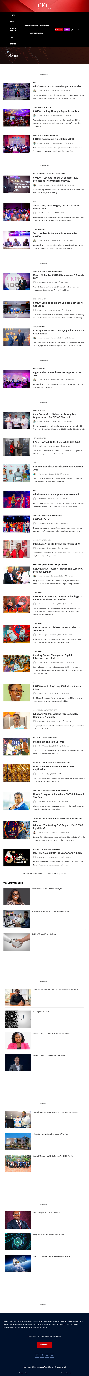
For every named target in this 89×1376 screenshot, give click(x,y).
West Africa (44, 26)
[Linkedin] (37, 1355)
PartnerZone (41, 327)
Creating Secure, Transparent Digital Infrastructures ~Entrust (52, 657)
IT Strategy (55, 135)
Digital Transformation (50, 271)
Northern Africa (31, 26)
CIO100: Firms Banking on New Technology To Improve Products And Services (57, 598)
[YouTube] (52, 1355)
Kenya (55, 738)
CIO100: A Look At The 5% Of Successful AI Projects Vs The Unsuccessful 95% (55, 179)
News (34, 82)
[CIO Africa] (44, 6)
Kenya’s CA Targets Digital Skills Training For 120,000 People (53, 1156)
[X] (47, 1355)
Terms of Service (66, 1373)
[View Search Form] (78, 29)
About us (48, 1336)
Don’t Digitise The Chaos (41, 1012)
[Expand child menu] (13, 22)
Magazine (58, 29)
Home (13, 15)
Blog (13, 37)
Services (41, 1336)
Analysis (35, 174)
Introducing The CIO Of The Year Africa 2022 (56, 544)
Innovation (78, 818)
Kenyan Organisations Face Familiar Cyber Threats (49, 1055)
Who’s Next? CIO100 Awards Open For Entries (57, 86)
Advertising (32, 1336)
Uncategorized (41, 438)
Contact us (57, 1336)
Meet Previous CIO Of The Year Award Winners (57, 852)
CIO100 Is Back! (41, 519)
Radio (67, 29)
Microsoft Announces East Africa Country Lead (47, 889)
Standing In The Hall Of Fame (48, 741)
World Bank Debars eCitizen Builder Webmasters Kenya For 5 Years (55, 990)
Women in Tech (13, 29)
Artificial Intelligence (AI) (47, 174)
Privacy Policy (23, 1373)
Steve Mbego (43, 474)
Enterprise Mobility (55, 790)
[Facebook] (42, 1355)
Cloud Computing (42, 790)
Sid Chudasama (44, 832)
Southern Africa (36, 33)
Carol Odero (42, 282)
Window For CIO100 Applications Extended (56, 494)
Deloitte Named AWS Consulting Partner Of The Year (50, 1134)
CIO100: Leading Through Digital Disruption (56, 111)
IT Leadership (47, 107)
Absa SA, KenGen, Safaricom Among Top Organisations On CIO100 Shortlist (54, 416)
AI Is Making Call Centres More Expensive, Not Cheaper (50, 911)
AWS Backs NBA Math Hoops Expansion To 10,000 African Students (55, 1112)
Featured (71, 818)
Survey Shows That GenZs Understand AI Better (49, 1235)
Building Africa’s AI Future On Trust (44, 934)
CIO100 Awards (37, 107)
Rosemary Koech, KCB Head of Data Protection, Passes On (52, 1033)
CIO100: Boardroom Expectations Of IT (53, 139)
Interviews (65, 790)
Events (13, 44)
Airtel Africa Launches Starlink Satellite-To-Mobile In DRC (52, 1256)
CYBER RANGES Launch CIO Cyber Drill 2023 (56, 441)
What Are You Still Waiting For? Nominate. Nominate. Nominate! (55, 715)
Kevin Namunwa (44, 90)
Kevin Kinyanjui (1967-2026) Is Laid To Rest (47, 1213)
